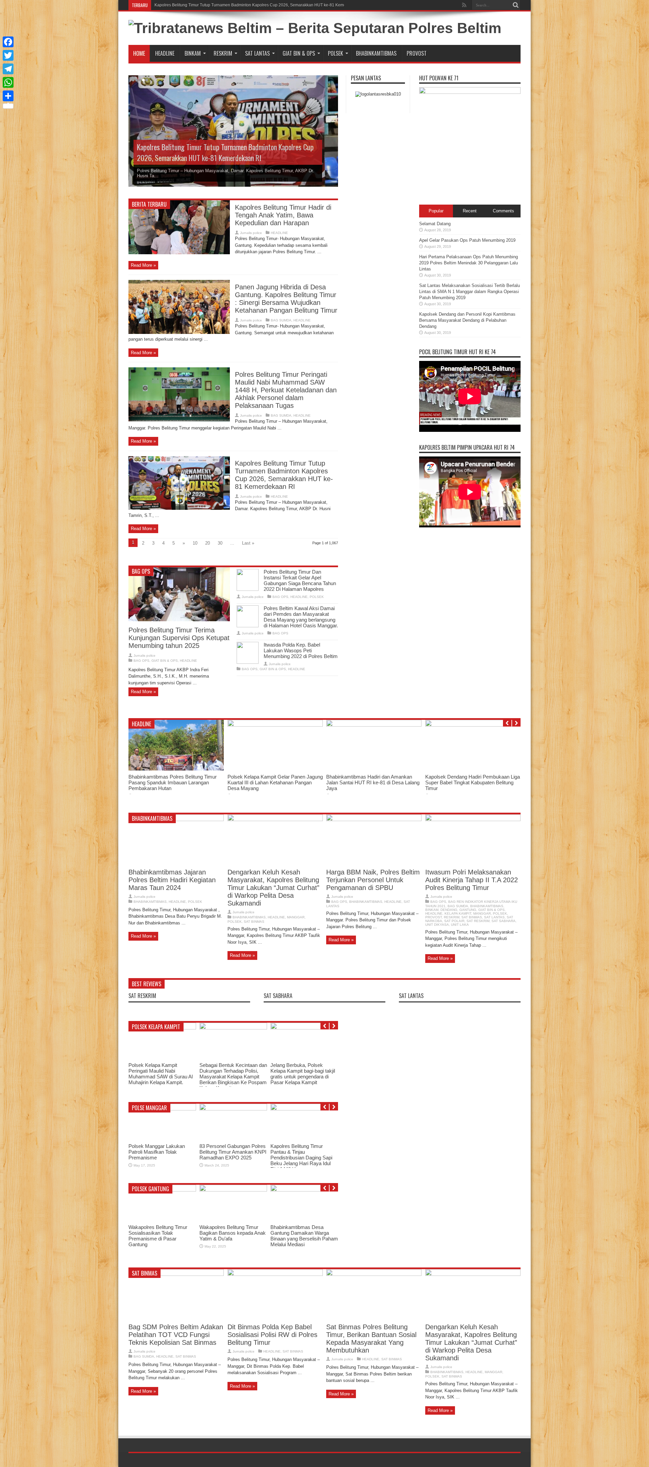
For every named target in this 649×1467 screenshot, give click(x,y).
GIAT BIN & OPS (299, 53)
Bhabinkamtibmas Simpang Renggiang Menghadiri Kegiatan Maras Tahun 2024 (230, 1232)
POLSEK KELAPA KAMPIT (156, 1027)
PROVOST (417, 53)
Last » (248, 543)
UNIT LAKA (460, 924)
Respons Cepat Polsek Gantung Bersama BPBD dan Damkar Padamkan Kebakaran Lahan (372, 782)
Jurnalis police (251, 233)
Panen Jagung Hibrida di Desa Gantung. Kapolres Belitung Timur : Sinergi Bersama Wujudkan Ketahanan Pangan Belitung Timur (286, 298)
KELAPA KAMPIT (457, 913)
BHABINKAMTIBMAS (376, 53)
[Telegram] (8, 69)
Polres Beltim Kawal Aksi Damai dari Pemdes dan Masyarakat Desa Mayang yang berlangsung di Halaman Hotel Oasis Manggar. (301, 616)
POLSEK (335, 53)
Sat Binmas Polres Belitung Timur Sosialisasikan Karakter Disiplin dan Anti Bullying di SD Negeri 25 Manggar (271, 782)
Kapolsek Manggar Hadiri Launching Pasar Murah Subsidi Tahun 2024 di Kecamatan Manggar (227, 1154)
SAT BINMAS (254, 921)
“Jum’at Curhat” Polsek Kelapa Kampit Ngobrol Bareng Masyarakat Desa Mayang (233, 1041)
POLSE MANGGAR (149, 1108)
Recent (470, 210)
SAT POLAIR (454, 921)
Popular (436, 210)
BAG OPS (141, 571)
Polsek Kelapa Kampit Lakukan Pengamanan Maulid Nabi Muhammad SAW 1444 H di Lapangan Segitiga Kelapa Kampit (304, 1076)
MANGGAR (296, 917)
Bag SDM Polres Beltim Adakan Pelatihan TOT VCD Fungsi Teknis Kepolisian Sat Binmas (175, 1334)
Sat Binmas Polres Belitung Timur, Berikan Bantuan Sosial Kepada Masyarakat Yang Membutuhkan (371, 1338)
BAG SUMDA (281, 320)
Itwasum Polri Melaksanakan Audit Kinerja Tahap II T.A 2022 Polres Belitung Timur (471, 879)
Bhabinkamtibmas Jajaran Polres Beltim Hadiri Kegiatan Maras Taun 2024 (172, 879)
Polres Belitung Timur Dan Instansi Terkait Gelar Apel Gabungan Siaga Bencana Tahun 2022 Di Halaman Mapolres (300, 580)
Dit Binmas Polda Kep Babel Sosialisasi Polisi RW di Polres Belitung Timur (272, 1334)
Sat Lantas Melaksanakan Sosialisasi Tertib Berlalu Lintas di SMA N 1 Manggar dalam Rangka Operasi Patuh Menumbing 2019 (469, 291)
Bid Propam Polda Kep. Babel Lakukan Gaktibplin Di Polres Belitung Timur (303, 1232)
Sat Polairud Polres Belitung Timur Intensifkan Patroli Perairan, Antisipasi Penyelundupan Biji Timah (169, 782)
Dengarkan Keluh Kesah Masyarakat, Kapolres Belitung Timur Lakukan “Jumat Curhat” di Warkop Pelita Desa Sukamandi (273, 887)
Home (139, 53)
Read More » (143, 265)
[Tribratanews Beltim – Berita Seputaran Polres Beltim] (314, 28)
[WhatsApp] (8, 82)
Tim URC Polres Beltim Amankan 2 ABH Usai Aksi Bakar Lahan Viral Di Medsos (469, 779)
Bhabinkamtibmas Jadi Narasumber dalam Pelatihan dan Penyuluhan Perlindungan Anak (303, 1154)
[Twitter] (8, 55)
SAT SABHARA (503, 921)
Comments (503, 210)
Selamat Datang (435, 223)
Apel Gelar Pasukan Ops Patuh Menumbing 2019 (467, 240)
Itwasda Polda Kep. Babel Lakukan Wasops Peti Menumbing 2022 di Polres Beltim (301, 650)
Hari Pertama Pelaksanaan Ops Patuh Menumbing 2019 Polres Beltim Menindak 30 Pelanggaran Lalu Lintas (468, 262)
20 (207, 543)
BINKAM (193, 53)
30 (220, 543)
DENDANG (448, 910)
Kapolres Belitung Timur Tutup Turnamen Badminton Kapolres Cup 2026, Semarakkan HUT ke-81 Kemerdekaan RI (225, 152)
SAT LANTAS (257, 53)
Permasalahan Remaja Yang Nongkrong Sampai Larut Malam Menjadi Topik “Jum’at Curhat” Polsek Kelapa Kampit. (160, 1076)
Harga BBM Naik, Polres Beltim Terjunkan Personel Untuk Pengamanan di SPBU (373, 879)
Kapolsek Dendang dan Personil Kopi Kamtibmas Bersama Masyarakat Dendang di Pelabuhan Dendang (467, 320)
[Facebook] (8, 42)
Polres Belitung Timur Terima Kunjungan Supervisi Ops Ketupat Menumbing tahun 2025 (179, 637)
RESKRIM (223, 53)
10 (195, 543)
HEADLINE (164, 53)
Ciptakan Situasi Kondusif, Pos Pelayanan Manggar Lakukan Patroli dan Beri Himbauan (157, 1154)
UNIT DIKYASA (437, 924)
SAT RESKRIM (477, 921)
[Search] (515, 5)
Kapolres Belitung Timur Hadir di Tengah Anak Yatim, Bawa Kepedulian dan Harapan (283, 215)
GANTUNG (467, 910)
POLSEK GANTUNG (150, 1189)
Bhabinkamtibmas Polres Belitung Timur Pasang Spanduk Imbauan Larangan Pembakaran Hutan (244, 5)
